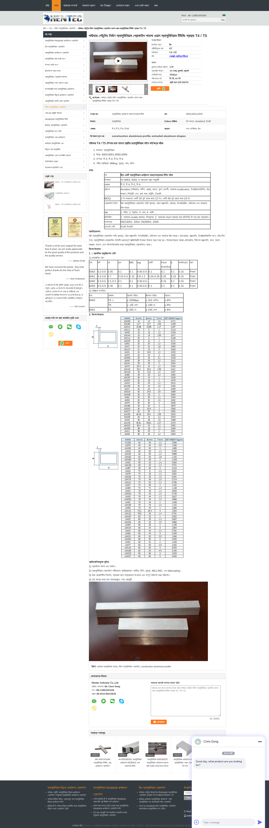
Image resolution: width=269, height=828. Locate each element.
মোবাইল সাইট (191, 816)
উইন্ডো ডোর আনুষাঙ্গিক (52, 149)
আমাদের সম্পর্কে (70, 5)
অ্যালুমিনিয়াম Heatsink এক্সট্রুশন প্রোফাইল (61, 40)
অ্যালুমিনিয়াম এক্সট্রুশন (62, 193)
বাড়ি (47, 5)
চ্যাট (159, 88)
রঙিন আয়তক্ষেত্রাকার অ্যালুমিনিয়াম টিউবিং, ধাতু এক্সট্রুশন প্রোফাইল (102, 762)
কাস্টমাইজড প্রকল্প (51, 161)
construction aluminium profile (156, 666)
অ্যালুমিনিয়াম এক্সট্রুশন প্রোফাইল (57, 52)
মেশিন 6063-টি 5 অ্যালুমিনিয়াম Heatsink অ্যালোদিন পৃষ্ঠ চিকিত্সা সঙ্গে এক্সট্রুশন (109, 800)
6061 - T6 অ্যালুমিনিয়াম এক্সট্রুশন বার (67, 204)
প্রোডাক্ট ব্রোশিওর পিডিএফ (178, 56)
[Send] (260, 822)
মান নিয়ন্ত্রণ (105, 5)
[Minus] (260, 741)
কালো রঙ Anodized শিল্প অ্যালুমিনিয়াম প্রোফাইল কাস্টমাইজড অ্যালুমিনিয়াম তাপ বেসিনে (157, 807)
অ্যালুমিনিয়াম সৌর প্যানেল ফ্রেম (56, 83)
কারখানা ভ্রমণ (88, 5)
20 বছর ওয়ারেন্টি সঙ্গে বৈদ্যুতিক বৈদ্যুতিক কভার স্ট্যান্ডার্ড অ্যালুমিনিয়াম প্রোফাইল (110, 813)
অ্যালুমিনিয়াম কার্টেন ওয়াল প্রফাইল (57, 101)
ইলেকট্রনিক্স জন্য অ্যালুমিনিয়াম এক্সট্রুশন (59, 89)
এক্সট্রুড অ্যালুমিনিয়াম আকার (107, 666)
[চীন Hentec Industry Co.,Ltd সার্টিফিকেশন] (55, 227)
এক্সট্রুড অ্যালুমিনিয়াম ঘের (54, 143)
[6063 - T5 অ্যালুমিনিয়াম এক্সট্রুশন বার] (49, 184)
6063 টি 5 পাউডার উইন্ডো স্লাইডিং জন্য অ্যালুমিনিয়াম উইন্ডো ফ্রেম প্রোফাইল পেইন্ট (67, 807)
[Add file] (196, 822)
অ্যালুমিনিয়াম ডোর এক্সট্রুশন (55, 137)
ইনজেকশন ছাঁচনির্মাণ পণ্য (54, 167)
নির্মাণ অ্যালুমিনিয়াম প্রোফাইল (65, 28)
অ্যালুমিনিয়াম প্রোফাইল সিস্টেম (56, 77)
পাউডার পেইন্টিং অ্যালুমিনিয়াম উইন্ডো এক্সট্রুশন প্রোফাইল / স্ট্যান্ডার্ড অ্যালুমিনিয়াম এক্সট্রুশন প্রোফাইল (67, 793)
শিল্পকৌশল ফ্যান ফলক (53, 71)
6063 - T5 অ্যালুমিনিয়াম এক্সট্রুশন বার (67, 182)
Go (223, 19)
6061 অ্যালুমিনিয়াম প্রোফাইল (56, 125)
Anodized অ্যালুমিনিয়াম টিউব (56, 119)
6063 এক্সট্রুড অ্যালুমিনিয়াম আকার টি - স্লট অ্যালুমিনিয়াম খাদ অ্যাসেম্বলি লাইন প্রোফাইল (155, 800)
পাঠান (189, 798)
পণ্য (56, 5)
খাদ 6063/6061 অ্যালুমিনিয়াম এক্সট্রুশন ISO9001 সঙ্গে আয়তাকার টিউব (130, 762)
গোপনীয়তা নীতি (77, 825)
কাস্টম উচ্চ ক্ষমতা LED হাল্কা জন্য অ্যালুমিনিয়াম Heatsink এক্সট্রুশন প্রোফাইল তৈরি (110, 807)
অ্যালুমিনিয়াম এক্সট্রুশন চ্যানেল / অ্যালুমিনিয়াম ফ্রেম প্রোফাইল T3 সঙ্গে (184, 762)
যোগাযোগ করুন (123, 5)
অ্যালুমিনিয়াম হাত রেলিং (53, 131)
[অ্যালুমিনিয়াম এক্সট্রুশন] (49, 196)
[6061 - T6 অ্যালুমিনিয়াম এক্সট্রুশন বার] (49, 207)
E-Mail (187, 811)
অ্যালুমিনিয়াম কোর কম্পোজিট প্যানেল (58, 155)
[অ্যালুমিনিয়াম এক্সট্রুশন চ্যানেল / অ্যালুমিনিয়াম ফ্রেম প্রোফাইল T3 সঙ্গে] (185, 748)
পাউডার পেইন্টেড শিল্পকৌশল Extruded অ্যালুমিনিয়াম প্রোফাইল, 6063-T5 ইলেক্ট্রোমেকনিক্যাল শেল (158, 793)
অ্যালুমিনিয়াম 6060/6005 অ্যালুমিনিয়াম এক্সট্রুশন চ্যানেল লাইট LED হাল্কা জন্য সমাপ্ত (157, 762)
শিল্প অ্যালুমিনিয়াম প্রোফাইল (55, 46)
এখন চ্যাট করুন (142, 5)
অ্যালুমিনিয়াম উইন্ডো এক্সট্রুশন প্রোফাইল (59, 95)
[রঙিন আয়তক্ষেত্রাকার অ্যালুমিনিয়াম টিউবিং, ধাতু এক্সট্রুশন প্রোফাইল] (102, 748)
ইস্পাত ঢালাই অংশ (51, 65)
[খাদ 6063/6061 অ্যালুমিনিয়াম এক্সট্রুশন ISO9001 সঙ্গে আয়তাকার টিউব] (130, 748)
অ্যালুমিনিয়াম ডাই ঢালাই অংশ (55, 58)
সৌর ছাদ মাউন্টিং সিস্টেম (53, 113)
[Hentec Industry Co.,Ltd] (63, 18)
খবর (156, 5)
